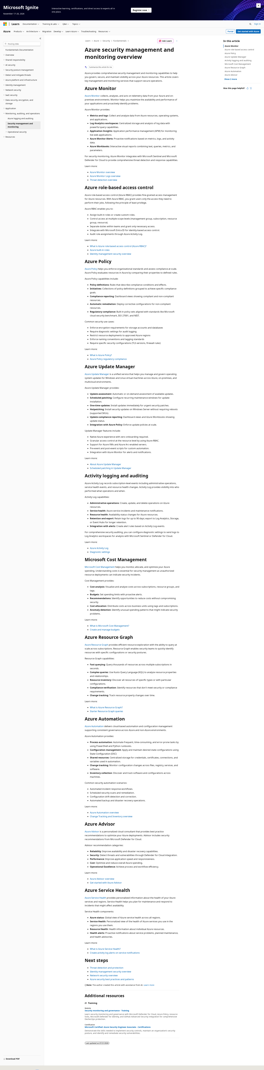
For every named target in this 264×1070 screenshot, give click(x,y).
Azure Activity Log (99, 548)
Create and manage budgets (105, 629)
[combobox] (22, 44)
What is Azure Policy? (101, 355)
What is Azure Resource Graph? (106, 707)
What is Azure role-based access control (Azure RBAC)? (118, 246)
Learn (87, 40)
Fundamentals (120, 40)
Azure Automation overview (104, 812)
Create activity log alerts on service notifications (115, 952)
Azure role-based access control (239, 49)
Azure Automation (94, 726)
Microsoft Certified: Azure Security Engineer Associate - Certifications (118, 1027)
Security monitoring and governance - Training (107, 1010)
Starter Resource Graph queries (106, 711)
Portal (230, 31)
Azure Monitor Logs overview (105, 176)
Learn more (149, 985)
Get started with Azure (248, 31)
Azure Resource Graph (96, 644)
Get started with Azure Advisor (106, 882)
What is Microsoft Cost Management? (109, 625)
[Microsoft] (5, 24)
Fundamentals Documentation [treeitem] (19, 50)
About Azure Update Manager (105, 464)
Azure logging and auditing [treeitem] (20, 118)
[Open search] (250, 24)
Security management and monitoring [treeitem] (20, 125)
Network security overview (104, 975)
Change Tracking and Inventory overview (111, 816)
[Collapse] (40, 38)
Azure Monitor (92, 95)
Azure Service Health (95, 897)
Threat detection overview (103, 179)
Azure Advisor (92, 831)
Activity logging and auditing (238, 60)
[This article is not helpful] (250, 88)
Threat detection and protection (106, 967)
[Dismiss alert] (258, 5)
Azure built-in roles (100, 250)
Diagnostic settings (100, 551)
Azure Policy (91, 268)
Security (106, 40)
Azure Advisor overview (102, 878)
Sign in (257, 24)
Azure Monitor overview (102, 172)
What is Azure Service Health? (105, 948)
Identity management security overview (110, 253)
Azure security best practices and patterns (112, 979)
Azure (96, 40)
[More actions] (176, 41)
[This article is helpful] (247, 88)
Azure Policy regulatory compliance (108, 359)
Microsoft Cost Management (100, 566)
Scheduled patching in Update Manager (110, 468)
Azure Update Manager (97, 374)
